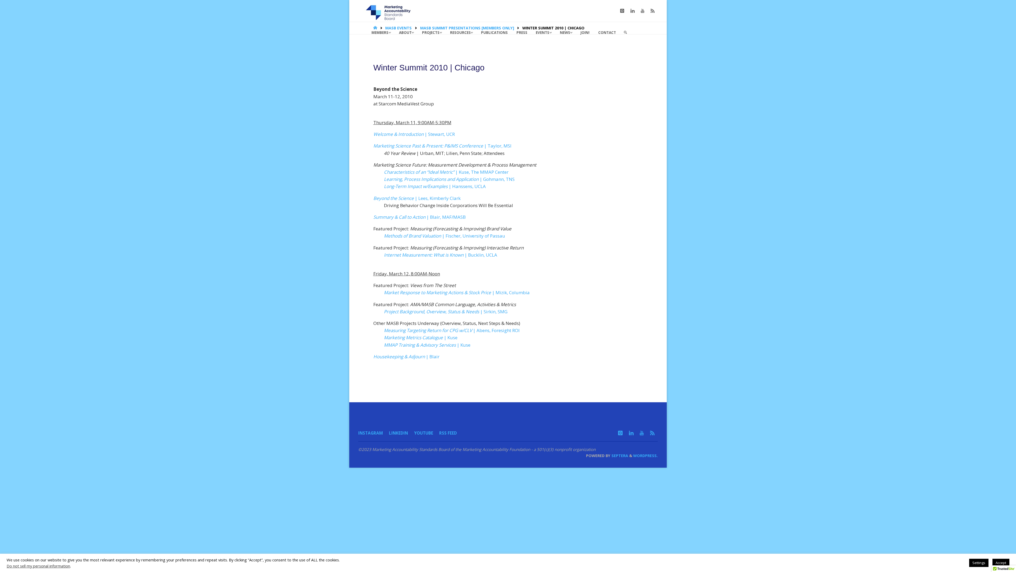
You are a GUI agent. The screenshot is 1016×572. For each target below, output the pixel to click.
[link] (625, 32)
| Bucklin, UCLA (440, 255)
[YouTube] (642, 11)
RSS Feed (448, 433)
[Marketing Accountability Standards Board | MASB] (390, 11)
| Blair (406, 357)
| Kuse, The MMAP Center (446, 172)
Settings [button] (978, 562)
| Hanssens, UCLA (435, 186)
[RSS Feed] (652, 11)
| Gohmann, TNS (449, 179)
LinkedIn (398, 433)
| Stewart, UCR (414, 134)
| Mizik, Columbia (457, 292)
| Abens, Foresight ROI (452, 330)
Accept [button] (1001, 562)
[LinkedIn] (632, 11)
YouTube (423, 433)
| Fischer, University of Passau (444, 236)
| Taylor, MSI (442, 146)
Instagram (370, 433)
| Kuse (420, 337)
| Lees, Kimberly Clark (417, 198)
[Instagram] (622, 11)
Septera (619, 455)
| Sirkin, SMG (445, 312)
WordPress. (645, 455)
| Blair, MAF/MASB (419, 217)
